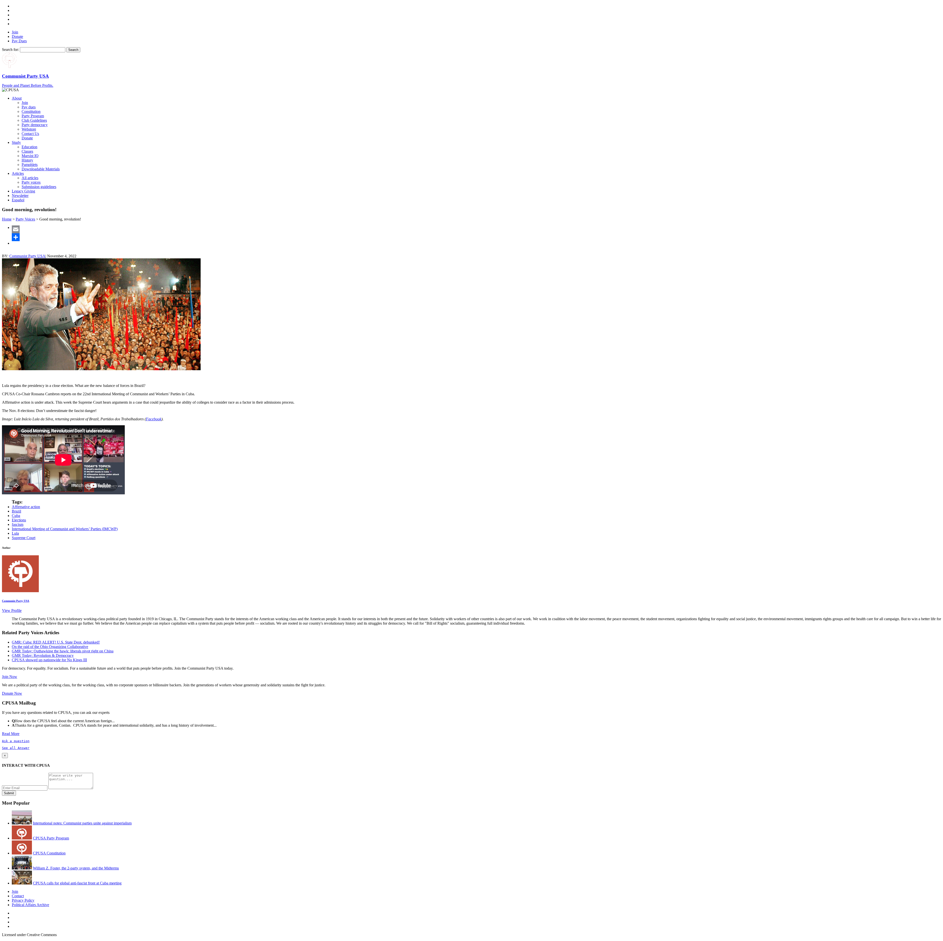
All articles (30, 178)
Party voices (31, 182)
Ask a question (15, 741)
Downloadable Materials (41, 169)
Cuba (16, 516)
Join (15, 32)
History (27, 160)
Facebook (153, 419)
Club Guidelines (34, 120)
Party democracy (35, 125)
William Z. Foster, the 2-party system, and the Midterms (76, 868)
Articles (18, 173)
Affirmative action (26, 507)
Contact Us (30, 134)
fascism (17, 524)
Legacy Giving (23, 191)
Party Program (33, 116)
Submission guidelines (39, 187)
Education (29, 147)
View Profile (12, 610)
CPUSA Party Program (51, 838)
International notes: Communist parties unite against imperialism (82, 823)
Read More (10, 734)
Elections (19, 520)
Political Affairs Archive (30, 905)
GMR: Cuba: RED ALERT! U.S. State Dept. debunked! (56, 642)
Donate (17, 36)
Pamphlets (30, 164)
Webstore (29, 129)
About (17, 98)
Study (16, 142)
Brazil (16, 511)
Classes (27, 151)
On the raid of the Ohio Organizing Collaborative (50, 647)
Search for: (10, 49)
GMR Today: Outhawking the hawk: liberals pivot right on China (62, 651)
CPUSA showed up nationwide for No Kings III (49, 660)
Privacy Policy (23, 900)
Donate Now (12, 693)
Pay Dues (19, 41)
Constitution (31, 111)
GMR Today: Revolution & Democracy (43, 655)
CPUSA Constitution (49, 853)
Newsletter (20, 195)
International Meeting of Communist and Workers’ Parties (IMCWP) (65, 529)
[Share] (476, 237)
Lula (15, 533)
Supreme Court (23, 538)
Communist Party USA (27, 256)
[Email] (476, 229)
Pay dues (29, 107)
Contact (18, 896)
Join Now (9, 677)
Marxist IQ (30, 156)
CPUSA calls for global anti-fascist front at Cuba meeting (77, 883)
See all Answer (15, 748)
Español (18, 200)
